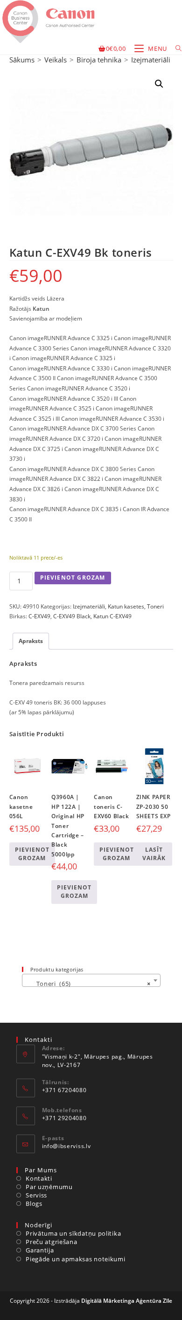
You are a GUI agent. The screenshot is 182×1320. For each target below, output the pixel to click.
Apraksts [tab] (31, 641)
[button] (159, 83)
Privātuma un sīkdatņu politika (73, 1233)
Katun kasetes (126, 606)
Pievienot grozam (72, 577)
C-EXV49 (39, 616)
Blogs (34, 1203)
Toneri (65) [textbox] (88, 983)
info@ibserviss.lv (66, 1146)
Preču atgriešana (51, 1241)
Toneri (155, 606)
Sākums (22, 59)
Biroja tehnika (99, 59)
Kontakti (39, 1178)
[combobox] (91, 980)
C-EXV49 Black (72, 616)
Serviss (36, 1195)
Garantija (40, 1250)
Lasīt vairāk (154, 854)
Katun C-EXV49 (112, 616)
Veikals (55, 59)
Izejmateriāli (150, 59)
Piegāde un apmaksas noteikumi (75, 1259)
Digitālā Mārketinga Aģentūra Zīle (126, 1301)
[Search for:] (175, 48)
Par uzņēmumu (49, 1186)
